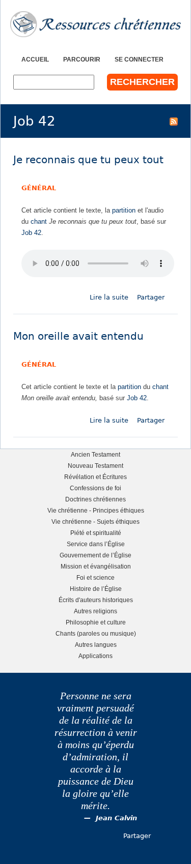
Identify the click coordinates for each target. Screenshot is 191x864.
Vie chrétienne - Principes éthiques (95, 510)
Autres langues (96, 644)
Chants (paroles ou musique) (96, 633)
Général (38, 188)
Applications (95, 655)
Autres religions (95, 611)
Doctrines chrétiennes (95, 499)
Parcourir (81, 59)
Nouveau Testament (95, 465)
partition (123, 210)
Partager (151, 297)
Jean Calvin (116, 818)
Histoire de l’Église (96, 588)
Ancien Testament (95, 454)
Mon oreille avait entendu (78, 336)
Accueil (35, 59)
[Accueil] (95, 24)
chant (39, 221)
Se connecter (139, 59)
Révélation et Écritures (95, 476)
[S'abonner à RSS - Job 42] (174, 121)
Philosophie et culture (96, 622)
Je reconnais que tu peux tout (88, 160)
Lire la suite (109, 297)
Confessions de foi (95, 488)
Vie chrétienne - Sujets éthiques (95, 521)
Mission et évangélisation (96, 566)
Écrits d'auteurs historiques (96, 600)
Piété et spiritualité (95, 532)
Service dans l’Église (96, 544)
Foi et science (95, 577)
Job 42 (31, 232)
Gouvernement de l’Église (95, 555)
